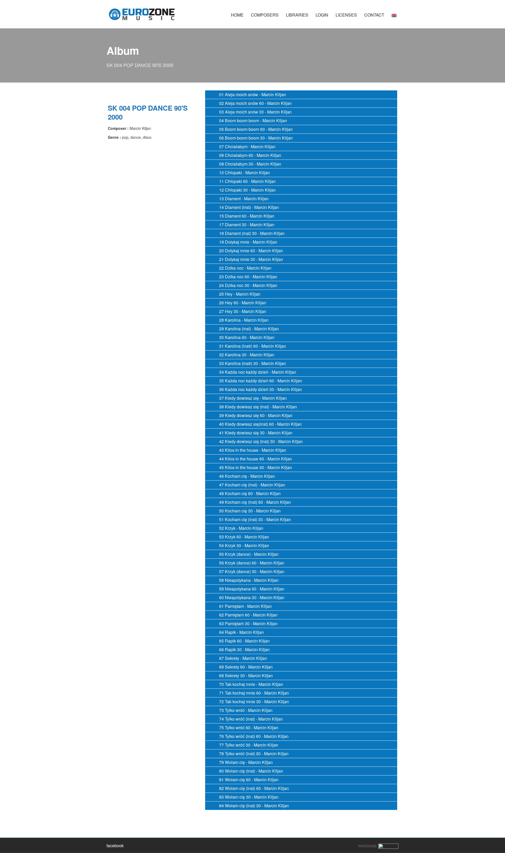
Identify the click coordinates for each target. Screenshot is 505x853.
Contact (374, 15)
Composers (265, 15)
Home (237, 15)
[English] (394, 17)
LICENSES (346, 15)
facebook (115, 845)
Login (322, 15)
